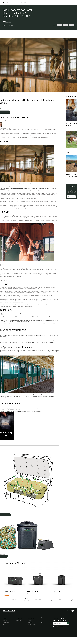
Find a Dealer (30, 622)
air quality (59, 25)
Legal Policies (18, 620)
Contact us (30, 620)
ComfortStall (23, 2)
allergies (66, 25)
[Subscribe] (68, 623)
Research (5, 620)
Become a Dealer (31, 624)
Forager (29, 2)
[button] (72, 2)
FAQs (4, 624)
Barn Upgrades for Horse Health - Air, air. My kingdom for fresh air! (18, 13)
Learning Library (37, 2)
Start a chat (71, 196)
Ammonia (71, 25)
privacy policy (62, 626)
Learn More (15, 599)
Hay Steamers (16, 2)
